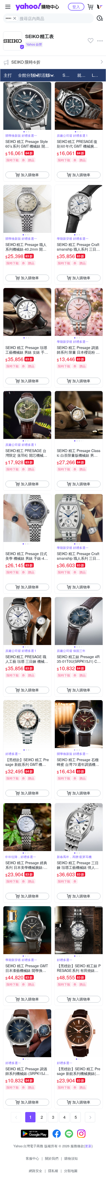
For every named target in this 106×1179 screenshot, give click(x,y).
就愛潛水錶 (83, 75)
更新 (88, 1145)
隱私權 (53, 1170)
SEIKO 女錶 (68, 75)
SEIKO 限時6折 (25, 62)
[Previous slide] (6, 105)
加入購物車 (30, 174)
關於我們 (51, 1158)
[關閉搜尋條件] (14, 18)
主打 (8, 75)
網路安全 (35, 1170)
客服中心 (32, 1158)
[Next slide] (48, 105)
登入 (76, 6)
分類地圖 (70, 1170)
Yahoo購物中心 (37, 6)
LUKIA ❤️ (97, 75)
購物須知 (71, 1158)
